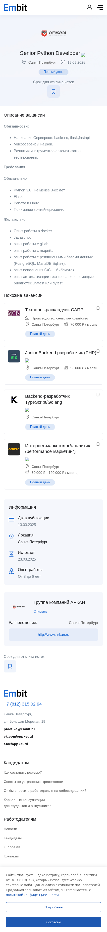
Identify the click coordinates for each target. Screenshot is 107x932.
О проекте (12, 847)
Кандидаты (13, 838)
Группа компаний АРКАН (59, 602)
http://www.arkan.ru (53, 634)
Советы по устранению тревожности (33, 782)
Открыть (40, 611)
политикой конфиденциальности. (32, 894)
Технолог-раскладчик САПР (54, 309)
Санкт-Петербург (42, 62)
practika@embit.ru (19, 729)
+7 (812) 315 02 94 (23, 704)
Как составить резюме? (23, 772)
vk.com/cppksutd (18, 736)
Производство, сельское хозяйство (60, 318)
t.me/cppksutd (16, 744)
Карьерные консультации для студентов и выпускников (27, 803)
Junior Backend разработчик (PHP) (60, 352)
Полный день (53, 72)
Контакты (11, 856)
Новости (10, 829)
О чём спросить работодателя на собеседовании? (45, 791)
